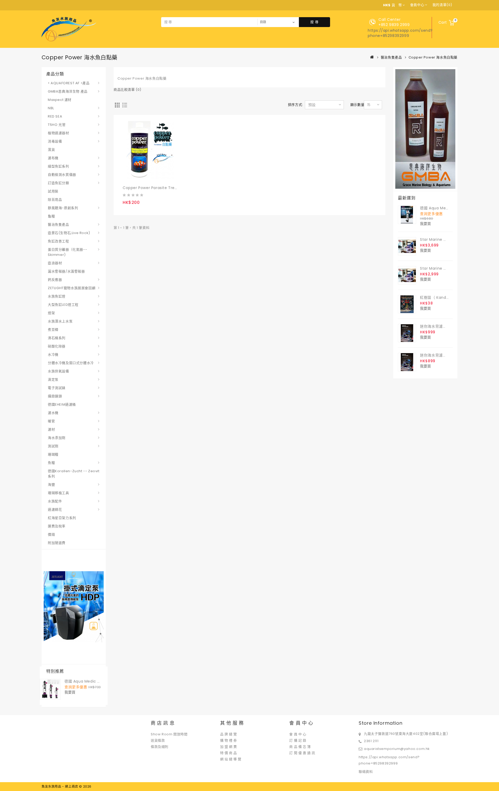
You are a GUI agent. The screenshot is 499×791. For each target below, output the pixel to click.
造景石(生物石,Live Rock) (69, 232)
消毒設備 (55, 141)
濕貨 (51, 149)
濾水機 (53, 412)
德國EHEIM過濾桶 (62, 404)
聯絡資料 (366, 771)
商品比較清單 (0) (127, 89)
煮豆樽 (53, 329)
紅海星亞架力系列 (62, 517)
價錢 (51, 534)
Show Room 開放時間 (169, 734)
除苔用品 (55, 199)
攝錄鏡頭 (55, 396)
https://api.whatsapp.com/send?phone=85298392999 (400, 33)
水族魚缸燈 (56, 296)
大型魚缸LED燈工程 (63, 304)
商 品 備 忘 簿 (300, 746)
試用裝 (53, 191)
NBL (51, 108)
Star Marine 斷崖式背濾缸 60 (446, 239)
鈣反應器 (55, 279)
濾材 (51, 429)
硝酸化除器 (56, 346)
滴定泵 (53, 379)
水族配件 (55, 501)
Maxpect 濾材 (59, 99)
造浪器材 (55, 263)
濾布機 (53, 157)
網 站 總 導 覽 (230, 759)
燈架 (51, 312)
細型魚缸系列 (58, 166)
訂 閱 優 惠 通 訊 (302, 752)
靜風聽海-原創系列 (63, 207)
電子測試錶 (56, 387)
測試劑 (53, 446)
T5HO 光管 (56, 124)
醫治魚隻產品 (391, 57)
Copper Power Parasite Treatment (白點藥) (164, 187)
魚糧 (51, 462)
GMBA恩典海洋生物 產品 (68, 91)
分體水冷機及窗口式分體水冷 (71, 362)
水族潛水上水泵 (60, 321)
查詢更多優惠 (75, 687)
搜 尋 (314, 22)
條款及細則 (159, 746)
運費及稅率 (56, 526)
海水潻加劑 (56, 437)
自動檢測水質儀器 (62, 174)
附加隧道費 (56, 542)
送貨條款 (158, 740)
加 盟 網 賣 (228, 746)
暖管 (51, 421)
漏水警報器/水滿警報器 (66, 271)
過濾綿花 (55, 509)
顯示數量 (357, 104)
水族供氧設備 (58, 371)
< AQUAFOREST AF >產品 (68, 83)
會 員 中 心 (297, 734)
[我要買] (127, 176)
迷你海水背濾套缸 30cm (441, 326)
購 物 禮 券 (228, 740)
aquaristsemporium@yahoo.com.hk (397, 748)
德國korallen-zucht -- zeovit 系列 (74, 474)
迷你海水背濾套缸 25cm (441, 355)
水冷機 (53, 354)
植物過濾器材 (58, 133)
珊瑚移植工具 (58, 492)
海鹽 (51, 484)
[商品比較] (148, 176)
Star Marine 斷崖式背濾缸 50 (446, 268)
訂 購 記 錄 (297, 740)
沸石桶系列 (56, 337)
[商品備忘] (137, 176)
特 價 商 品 (228, 752)
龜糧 (51, 216)
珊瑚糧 (53, 454)
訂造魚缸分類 (58, 182)
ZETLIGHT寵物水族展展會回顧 (71, 288)
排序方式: (295, 104)
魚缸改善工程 (58, 241)
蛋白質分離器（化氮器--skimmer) (67, 252)
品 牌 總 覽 (228, 734)
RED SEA (55, 116)
